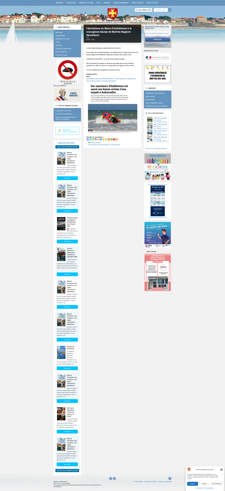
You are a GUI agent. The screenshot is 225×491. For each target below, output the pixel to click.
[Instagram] (95, 139)
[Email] (111, 139)
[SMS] (106, 139)
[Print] (109, 139)
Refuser (204, 484)
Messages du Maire (96, 142)
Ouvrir (155, 122)
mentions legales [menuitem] (138, 481)
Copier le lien (164, 122)
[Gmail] (98, 139)
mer (110, 145)
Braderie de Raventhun (70, 348)
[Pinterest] (114, 139)
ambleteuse (94, 145)
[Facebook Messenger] (101, 139)
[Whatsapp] (93, 139)
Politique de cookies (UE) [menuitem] (150, 481)
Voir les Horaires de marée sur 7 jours (157, 185)
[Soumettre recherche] (169, 10)
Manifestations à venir (66, 143)
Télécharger (159, 122)
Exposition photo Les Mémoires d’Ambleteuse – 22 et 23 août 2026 (72, 222)
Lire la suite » (67, 178)
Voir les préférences (216, 484)
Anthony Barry (60, 483)
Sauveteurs (117, 145)
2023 (89, 145)
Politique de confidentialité (208, 488)
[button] (221, 469)
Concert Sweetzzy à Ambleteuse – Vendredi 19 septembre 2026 (72, 252)
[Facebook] (87, 139)
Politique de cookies (199, 488)
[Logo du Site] (112, 21)
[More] (116, 139)
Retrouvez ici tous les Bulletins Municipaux (156, 148)
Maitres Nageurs (105, 145)
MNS (113, 145)
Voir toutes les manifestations (67, 147)
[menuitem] (59, 2)
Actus (93, 39)
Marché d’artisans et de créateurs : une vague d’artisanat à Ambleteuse (72, 157)
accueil (88, 39)
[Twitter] (90, 139)
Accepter (192, 484)
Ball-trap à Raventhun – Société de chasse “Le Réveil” (71, 412)
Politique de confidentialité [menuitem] (164, 481)
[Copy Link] (103, 139)
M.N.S (98, 145)
